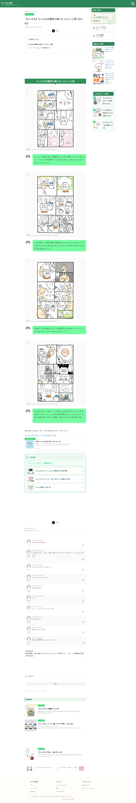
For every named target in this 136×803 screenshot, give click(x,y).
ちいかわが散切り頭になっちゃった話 (40, 44)
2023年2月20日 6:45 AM (37, 596)
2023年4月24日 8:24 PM (37, 565)
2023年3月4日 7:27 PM (37, 575)
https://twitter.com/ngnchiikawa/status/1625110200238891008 (41, 404)
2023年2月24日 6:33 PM (37, 585)
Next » (43, 691)
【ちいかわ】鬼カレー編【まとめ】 (50, 752)
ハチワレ (37, 530)
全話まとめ (33, 791)
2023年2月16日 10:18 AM (37, 606)
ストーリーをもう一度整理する (39, 48)
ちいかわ (32, 530)
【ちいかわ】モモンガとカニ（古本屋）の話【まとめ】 (107, 100)
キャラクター (33, 788)
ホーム (32, 785)
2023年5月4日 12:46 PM (37, 550)
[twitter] (53, 30)
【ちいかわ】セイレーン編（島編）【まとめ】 (107, 125)
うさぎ (27, 530)
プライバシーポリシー (88, 788)
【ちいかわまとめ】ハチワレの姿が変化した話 (40, 435)
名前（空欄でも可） (30, 676)
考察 (57, 788)
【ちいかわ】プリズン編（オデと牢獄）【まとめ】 (56, 724)
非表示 (36, 39)
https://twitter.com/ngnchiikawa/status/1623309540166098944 (42, 149)
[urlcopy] (57, 30)
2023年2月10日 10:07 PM (37, 638)
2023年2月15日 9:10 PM (37, 617)
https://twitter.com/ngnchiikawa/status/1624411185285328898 (41, 321)
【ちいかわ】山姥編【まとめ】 (49, 709)
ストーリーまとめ (30, 528)
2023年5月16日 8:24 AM (37, 540)
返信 (83, 545)
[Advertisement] (55, 66)
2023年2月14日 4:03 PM (37, 627)
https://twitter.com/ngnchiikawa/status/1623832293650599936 (42, 235)
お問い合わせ (85, 785)
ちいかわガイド (60, 791)
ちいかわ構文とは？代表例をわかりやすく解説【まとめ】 (107, 113)
